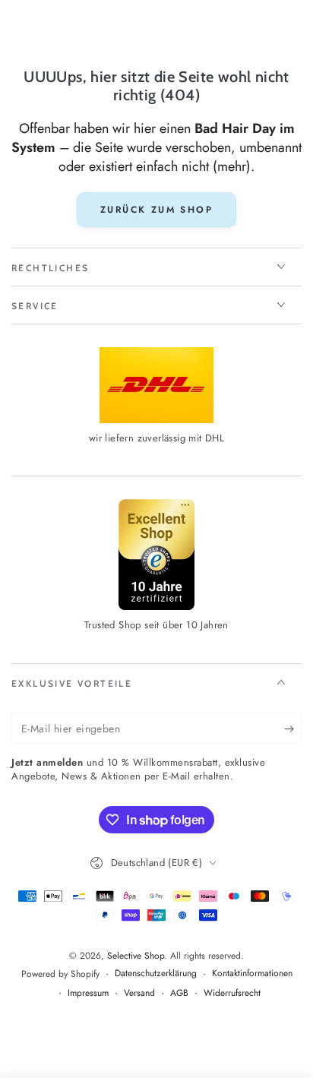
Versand (139, 993)
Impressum (88, 993)
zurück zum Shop (156, 210)
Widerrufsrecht (232, 993)
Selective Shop (135, 956)
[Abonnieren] (293, 729)
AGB (179, 993)
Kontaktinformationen (252, 973)
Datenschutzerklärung (156, 973)
